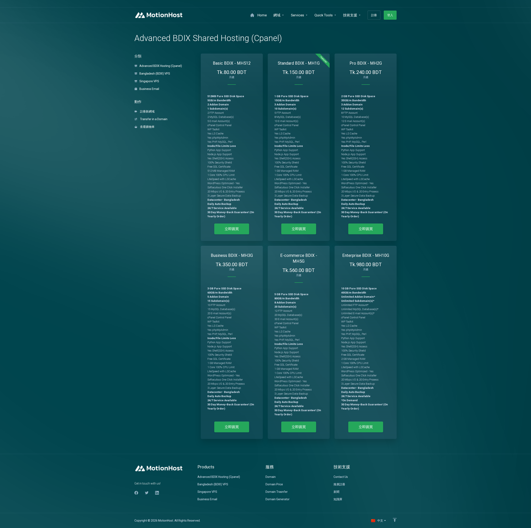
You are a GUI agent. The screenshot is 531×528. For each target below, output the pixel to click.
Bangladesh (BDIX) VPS (154, 73)
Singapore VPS (149, 81)
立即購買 (232, 229)
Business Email (149, 89)
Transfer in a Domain (153, 119)
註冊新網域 (147, 111)
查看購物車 (147, 126)
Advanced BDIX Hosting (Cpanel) (160, 66)
